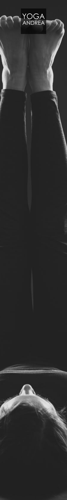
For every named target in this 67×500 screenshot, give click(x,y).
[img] (33, 250)
